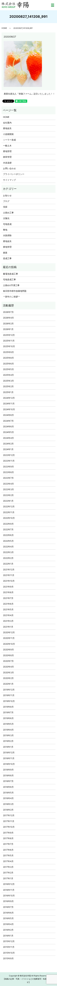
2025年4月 (8, 375)
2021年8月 (8, 592)
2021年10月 (9, 581)
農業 (5, 252)
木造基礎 (7, 162)
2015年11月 (8, 947)
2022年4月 (8, 546)
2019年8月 (8, 706)
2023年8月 (8, 472)
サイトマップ (9, 180)
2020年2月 (8, 678)
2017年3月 (8, 867)
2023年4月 (8, 483)
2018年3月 (8, 804)
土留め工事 (8, 212)
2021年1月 (8, 626)
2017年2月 (8, 872)
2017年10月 (9, 827)
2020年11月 (9, 638)
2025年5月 (8, 369)
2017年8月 (8, 838)
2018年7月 (8, 781)
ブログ (6, 201)
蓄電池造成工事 (10, 273)
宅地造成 (7, 224)
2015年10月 (9, 952)
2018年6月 (8, 787)
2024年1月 (8, 449)
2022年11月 (8, 512)
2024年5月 (8, 432)
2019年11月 (8, 695)
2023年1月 (8, 501)
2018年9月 (8, 769)
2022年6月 (8, 535)
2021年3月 (8, 621)
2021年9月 (8, 586)
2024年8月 (8, 415)
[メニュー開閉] (52, 5)
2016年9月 (8, 901)
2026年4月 (8, 317)
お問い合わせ (9, 168)
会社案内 (7, 122)
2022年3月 (8, 552)
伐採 (5, 206)
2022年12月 (9, 506)
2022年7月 (8, 529)
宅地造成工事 (9, 279)
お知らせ (7, 195)
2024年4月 (8, 438)
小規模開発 (8, 134)
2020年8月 (8, 655)
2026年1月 (8, 329)
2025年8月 (8, 357)
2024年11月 (9, 403)
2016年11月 (8, 890)
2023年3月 (8, 489)
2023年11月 (9, 460)
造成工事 (7, 258)
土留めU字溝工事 (11, 285)
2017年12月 (8, 815)
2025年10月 (9, 346)
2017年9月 (8, 832)
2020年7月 (8, 661)
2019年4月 (8, 729)
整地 (5, 229)
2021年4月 (8, 615)
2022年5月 (8, 541)
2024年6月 (8, 426)
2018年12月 (9, 752)
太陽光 (6, 218)
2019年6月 (8, 718)
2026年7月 (8, 312)
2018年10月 (9, 764)
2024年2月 (8, 443)
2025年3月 (8, 380)
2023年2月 (8, 495)
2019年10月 (9, 701)
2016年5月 (8, 918)
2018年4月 (8, 798)
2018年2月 (8, 809)
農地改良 (7, 128)
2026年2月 (8, 323)
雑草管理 (7, 157)
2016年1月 (8, 935)
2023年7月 (8, 478)
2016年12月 (9, 884)
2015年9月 (8, 958)
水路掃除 (7, 235)
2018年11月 (8, 758)
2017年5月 (8, 855)
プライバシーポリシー (13, 174)
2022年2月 (8, 558)
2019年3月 (8, 735)
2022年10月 (9, 518)
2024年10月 (9, 409)
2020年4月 (8, 666)
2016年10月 (9, 895)
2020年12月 (9, 632)
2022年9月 (8, 523)
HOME (4, 28)
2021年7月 (8, 598)
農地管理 (7, 151)
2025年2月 (8, 386)
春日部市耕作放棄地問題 (14, 291)
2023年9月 (8, 466)
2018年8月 (8, 775)
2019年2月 (8, 741)
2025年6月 (8, 363)
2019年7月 (8, 712)
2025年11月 (9, 340)
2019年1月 (8, 747)
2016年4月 (8, 924)
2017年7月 (8, 844)
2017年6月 (8, 849)
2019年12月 (9, 689)
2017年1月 (8, 878)
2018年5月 (8, 792)
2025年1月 (8, 392)
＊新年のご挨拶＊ (11, 296)
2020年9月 (8, 649)
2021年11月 (8, 575)
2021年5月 (8, 609)
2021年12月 (8, 569)
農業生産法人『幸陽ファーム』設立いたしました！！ (29, 93)
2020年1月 (8, 683)
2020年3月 (8, 672)
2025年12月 (9, 335)
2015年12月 (9, 941)
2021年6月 (8, 603)
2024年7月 (8, 420)
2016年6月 (8, 912)
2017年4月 (8, 861)
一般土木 (7, 145)
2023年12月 (9, 455)
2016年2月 (8, 929)
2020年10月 (9, 644)
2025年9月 (8, 352)
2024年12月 (9, 398)
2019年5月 (8, 724)
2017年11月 (8, 821)
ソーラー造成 (9, 139)
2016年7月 (8, 907)
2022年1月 (8, 563)
